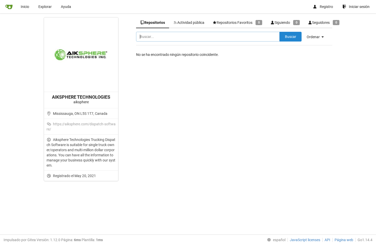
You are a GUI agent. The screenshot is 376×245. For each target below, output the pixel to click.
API (327, 240)
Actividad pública (190, 23)
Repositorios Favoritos (238, 23)
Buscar (290, 37)
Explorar (45, 7)
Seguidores (324, 23)
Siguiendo (285, 23)
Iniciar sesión (359, 7)
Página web (344, 240)
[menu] (317, 37)
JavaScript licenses (305, 240)
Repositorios (154, 23)
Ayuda (66, 7)
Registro (326, 7)
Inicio (25, 7)
